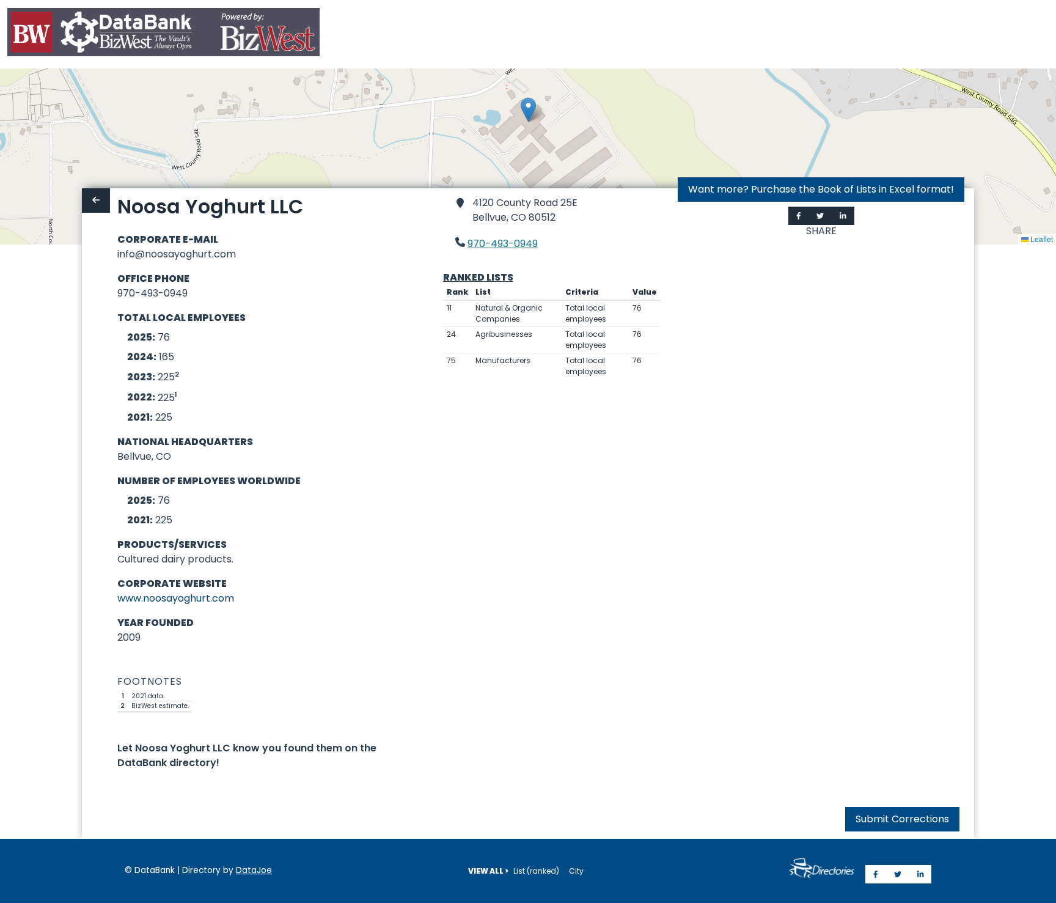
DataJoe (254, 870)
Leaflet (1040, 239)
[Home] (163, 34)
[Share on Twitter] (820, 216)
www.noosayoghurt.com (175, 598)
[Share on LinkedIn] (843, 216)
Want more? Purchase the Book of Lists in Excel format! (821, 189)
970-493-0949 (503, 244)
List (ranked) (536, 871)
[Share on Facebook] (798, 216)
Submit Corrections (902, 819)
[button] (528, 109)
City (576, 871)
